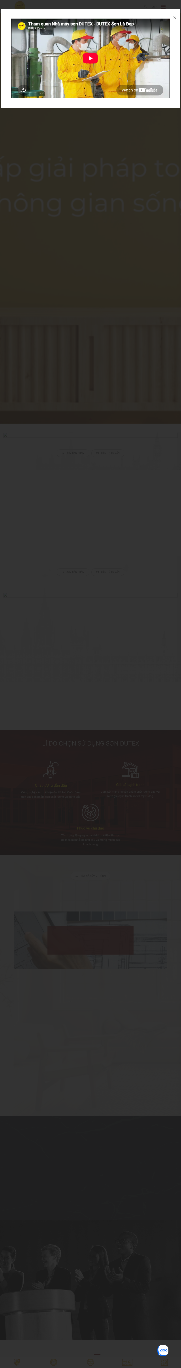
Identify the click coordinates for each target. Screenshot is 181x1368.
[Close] (175, 18)
